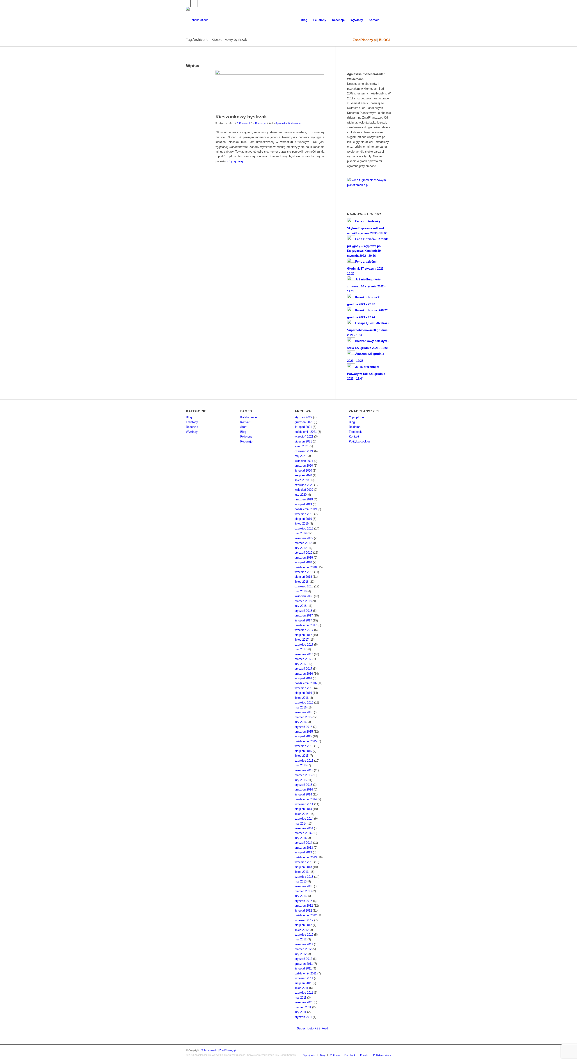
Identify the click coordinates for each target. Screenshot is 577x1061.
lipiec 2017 (302, 639)
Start (243, 427)
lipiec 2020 (302, 480)
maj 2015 (301, 765)
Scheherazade (209, 1050)
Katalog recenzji (250, 417)
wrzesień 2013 (304, 862)
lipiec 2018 (302, 581)
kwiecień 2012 (304, 944)
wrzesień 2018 (304, 572)
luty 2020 (301, 494)
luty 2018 (301, 605)
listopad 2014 (303, 794)
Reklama (354, 427)
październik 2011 (305, 973)
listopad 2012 (303, 910)
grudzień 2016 (304, 673)
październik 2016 (306, 683)
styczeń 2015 (303, 784)
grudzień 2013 (304, 847)
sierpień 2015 (303, 751)
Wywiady (192, 431)
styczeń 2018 (303, 610)
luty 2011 (300, 1012)
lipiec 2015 (302, 755)
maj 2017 (301, 649)
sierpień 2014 (303, 809)
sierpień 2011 (303, 983)
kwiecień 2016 (304, 712)
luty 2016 (301, 722)
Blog (189, 417)
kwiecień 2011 (304, 1002)
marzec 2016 (303, 717)
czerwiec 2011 (304, 992)
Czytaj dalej (235, 161)
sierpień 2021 (303, 441)
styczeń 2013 (303, 901)
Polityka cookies (360, 441)
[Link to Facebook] (187, 3)
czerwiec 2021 (304, 451)
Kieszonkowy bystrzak (241, 116)
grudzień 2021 (304, 422)
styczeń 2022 (303, 417)
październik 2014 (306, 799)
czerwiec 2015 (304, 760)
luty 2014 (301, 838)
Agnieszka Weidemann (287, 123)
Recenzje (246, 441)
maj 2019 (301, 533)
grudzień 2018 (304, 557)
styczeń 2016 (303, 727)
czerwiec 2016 (304, 702)
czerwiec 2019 (304, 528)
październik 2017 (306, 625)
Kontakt (245, 422)
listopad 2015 (303, 736)
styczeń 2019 (303, 552)
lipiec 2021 (302, 446)
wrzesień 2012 (304, 920)
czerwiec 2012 (304, 934)
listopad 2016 (303, 678)
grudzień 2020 (304, 465)
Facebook (355, 431)
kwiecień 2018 (304, 596)
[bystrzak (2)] (269, 91)
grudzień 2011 (304, 963)
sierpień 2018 (303, 576)
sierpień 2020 (303, 475)
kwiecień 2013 (304, 886)
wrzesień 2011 (304, 978)
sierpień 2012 (303, 925)
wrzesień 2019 (304, 514)
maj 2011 (300, 997)
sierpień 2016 (303, 692)
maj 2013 (301, 881)
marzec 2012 (303, 949)
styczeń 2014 (303, 842)
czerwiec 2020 (304, 485)
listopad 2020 (303, 470)
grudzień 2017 (304, 615)
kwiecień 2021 (304, 461)
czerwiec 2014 (304, 818)
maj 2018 (301, 591)
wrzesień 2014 (304, 804)
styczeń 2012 (303, 958)
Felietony (192, 422)
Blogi (352, 422)
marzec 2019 (303, 543)
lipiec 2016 (302, 697)
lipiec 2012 (302, 930)
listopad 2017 (303, 620)
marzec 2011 (303, 1007)
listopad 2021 (303, 427)
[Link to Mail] (200, 3)
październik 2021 (306, 431)
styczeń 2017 (303, 668)
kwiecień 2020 (304, 489)
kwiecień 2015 (304, 770)
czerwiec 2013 (304, 876)
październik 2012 (306, 915)
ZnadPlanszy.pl (365, 39)
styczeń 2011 (303, 1017)
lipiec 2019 (302, 523)
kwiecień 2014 (304, 828)
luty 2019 (301, 548)
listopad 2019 (303, 504)
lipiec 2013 (302, 871)
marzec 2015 (303, 775)
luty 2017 (301, 664)
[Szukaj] (386, 20)
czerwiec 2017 (304, 644)
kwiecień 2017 (304, 654)
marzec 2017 (303, 659)
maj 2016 (301, 707)
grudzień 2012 (304, 905)
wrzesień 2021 (304, 436)
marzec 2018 (303, 601)
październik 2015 (306, 741)
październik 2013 (306, 857)
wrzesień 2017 (304, 630)
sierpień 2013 (303, 867)
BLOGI (384, 39)
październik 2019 (306, 509)
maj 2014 (301, 823)
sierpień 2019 (303, 518)
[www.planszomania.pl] (369, 188)
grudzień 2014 (304, 789)
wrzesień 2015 (304, 746)
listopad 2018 (303, 562)
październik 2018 (306, 567)
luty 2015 (301, 780)
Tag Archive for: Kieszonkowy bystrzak (216, 39)
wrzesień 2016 (304, 688)
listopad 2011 (303, 968)
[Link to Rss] (207, 3)
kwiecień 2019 (304, 538)
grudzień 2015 (304, 731)
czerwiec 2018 (304, 586)
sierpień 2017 (303, 635)
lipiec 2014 (302, 814)
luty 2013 (301, 896)
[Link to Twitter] (194, 3)
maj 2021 (301, 456)
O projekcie (356, 417)
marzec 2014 (303, 833)
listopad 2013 (303, 852)
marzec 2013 (303, 891)
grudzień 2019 (304, 499)
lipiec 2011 (301, 988)
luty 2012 (301, 954)
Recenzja (260, 123)
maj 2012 (301, 939)
